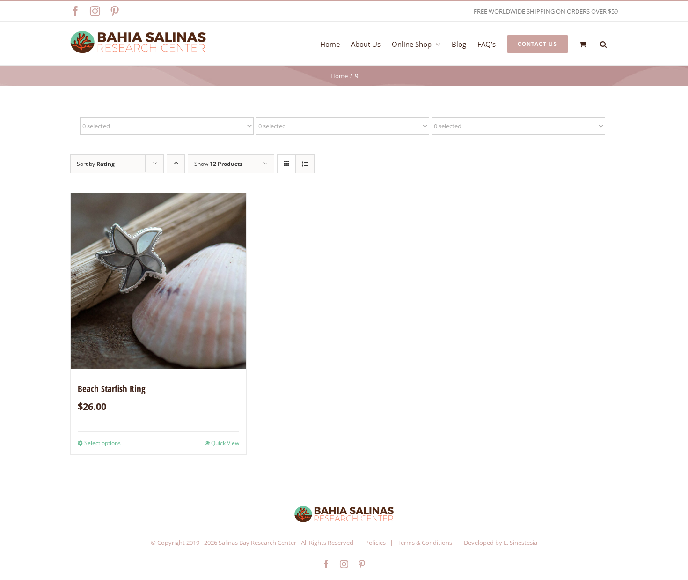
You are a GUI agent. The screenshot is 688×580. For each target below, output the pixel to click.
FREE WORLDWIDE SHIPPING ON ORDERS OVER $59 (546, 11)
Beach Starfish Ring (112, 389)
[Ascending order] (176, 163)
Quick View (225, 443)
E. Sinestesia (520, 542)
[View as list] (305, 164)
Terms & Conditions (424, 542)
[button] (603, 43)
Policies (375, 542)
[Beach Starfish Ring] (158, 281)
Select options (102, 443)
